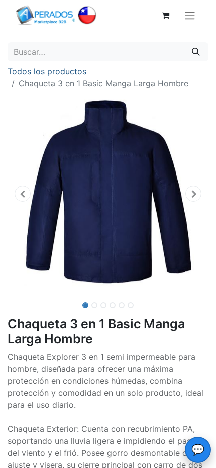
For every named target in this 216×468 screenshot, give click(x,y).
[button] (23, 194)
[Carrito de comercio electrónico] (165, 15)
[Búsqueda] (195, 51)
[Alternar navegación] (189, 15)
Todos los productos (47, 71)
